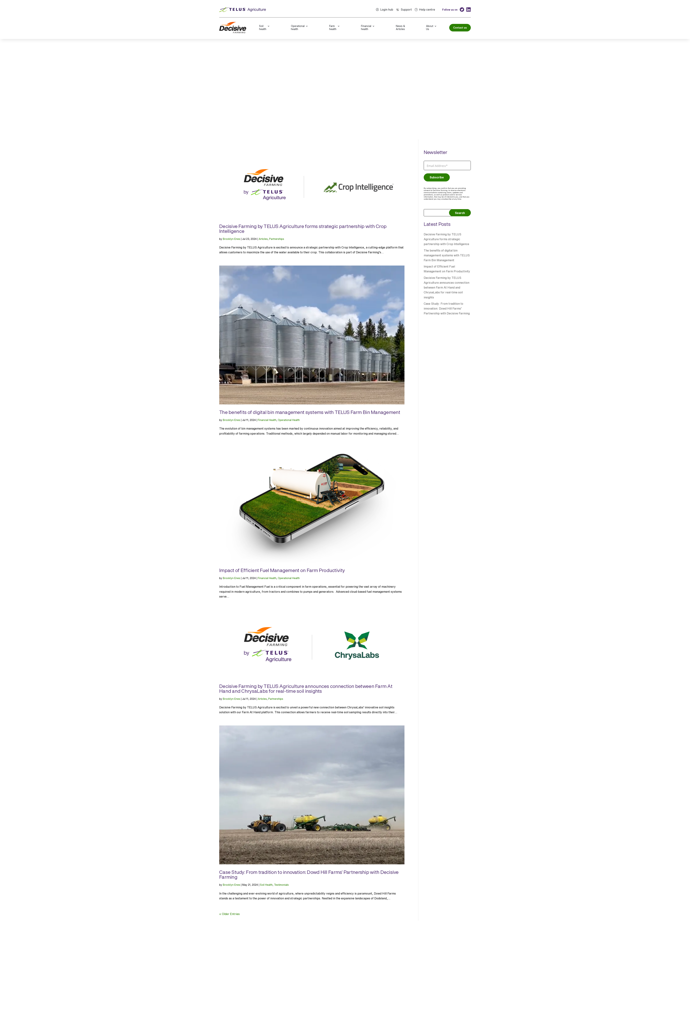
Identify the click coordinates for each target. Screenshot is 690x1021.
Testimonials (281, 885)
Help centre (427, 9)
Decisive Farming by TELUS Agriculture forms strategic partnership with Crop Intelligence (303, 229)
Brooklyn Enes (231, 239)
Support (406, 9)
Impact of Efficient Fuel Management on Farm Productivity (282, 570)
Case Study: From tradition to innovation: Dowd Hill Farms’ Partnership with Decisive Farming (309, 874)
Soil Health (266, 885)
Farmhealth (332, 28)
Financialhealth (366, 28)
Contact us (460, 27)
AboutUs (429, 28)
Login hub (386, 9)
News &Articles (400, 28)
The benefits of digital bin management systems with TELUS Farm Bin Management (309, 412)
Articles (263, 239)
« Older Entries (229, 914)
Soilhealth (262, 28)
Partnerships (276, 239)
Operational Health (289, 420)
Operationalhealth (298, 28)
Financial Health (267, 420)
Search (460, 213)
